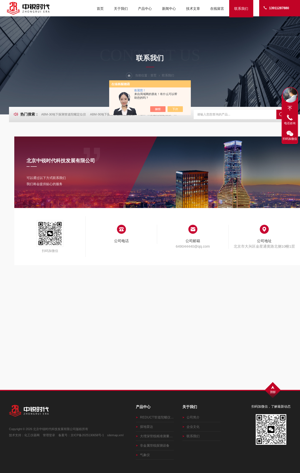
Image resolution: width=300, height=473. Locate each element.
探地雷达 (146, 426)
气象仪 (145, 455)
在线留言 (217, 9)
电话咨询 (290, 123)
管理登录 (49, 435)
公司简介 (193, 417)
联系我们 (241, 9)
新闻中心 (169, 9)
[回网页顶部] (290, 108)
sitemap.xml (115, 435)
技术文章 (193, 9)
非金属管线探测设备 (154, 445)
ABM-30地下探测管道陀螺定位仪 (63, 114)
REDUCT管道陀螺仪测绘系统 (157, 417)
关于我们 (121, 9)
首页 (100, 9)
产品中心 (145, 9)
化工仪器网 (32, 435)
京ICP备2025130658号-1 (87, 435)
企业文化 (193, 426)
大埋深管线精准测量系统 (157, 436)
